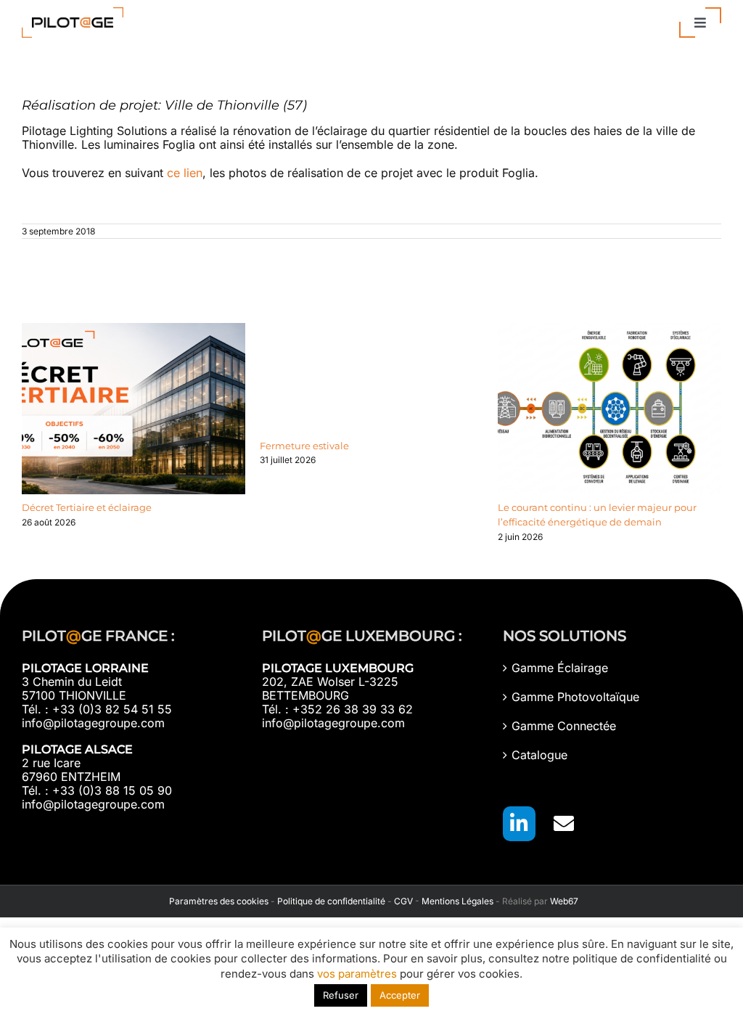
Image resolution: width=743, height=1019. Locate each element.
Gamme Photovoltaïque (575, 697)
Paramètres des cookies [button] (216, 901)
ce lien (184, 172)
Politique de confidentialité (331, 901)
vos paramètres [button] (357, 974)
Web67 (564, 901)
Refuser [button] (340, 995)
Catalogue (539, 755)
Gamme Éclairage (560, 668)
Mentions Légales (457, 901)
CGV (403, 901)
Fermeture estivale (304, 445)
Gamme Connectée (564, 726)
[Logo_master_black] (72, 13)
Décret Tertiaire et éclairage (87, 507)
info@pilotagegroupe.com (93, 723)
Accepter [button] (399, 995)
